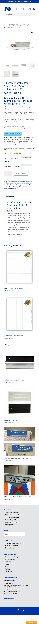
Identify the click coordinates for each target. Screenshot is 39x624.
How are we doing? (11, 557)
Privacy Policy (9, 548)
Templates (9, 571)
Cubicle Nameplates (12, 517)
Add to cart (21, 173)
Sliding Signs (9, 525)
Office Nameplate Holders (14, 515)
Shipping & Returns (11, 546)
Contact (8, 562)
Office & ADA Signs (11, 522)
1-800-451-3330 (9, 580)
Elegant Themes (17, 612)
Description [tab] (10, 196)
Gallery (7, 569)
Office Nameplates (11, 512)
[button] (32, 33)
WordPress (30, 612)
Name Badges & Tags (12, 520)
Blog (6, 566)
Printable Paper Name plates (15, 185)
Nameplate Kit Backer (12, 166)
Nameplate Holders (14, 24)
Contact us (11, 232)
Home (6, 24)
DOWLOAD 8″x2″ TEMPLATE (12, 134)
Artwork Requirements (13, 543)
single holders (12, 188)
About (7, 564)
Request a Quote (11, 559)
